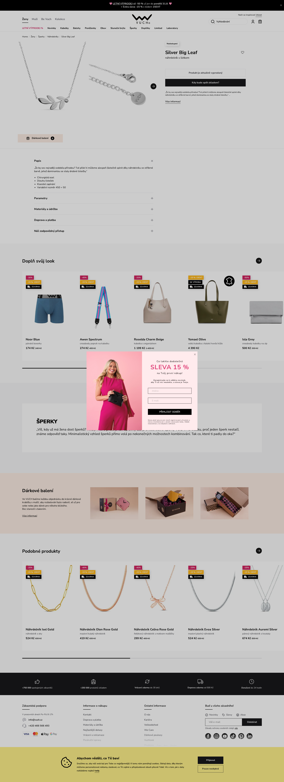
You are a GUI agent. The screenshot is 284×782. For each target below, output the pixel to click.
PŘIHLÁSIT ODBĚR (169, 412)
